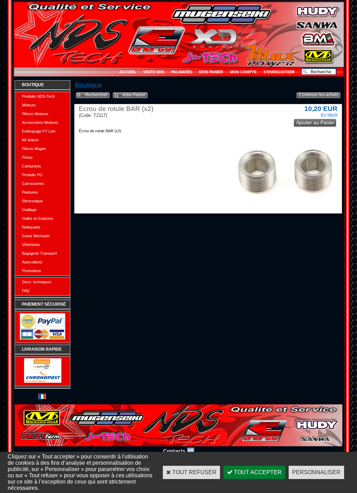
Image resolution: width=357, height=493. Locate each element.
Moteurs (29, 105)
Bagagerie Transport (39, 253)
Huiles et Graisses (37, 218)
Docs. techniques (37, 282)
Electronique (32, 201)
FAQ (26, 291)
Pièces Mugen (34, 149)
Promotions (31, 271)
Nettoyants (31, 227)
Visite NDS (153, 72)
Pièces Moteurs (35, 114)
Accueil (127, 72)
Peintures (30, 192)
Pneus (27, 157)
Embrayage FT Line (38, 131)
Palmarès (181, 72)
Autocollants (32, 262)
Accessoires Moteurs (40, 122)
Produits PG (32, 175)
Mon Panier (211, 72)
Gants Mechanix (36, 236)
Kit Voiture (30, 140)
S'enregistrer (279, 72)
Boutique (33, 84)
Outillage (29, 210)
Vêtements (31, 244)
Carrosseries (33, 183)
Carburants (31, 166)
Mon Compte (243, 72)
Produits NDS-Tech (38, 96)
